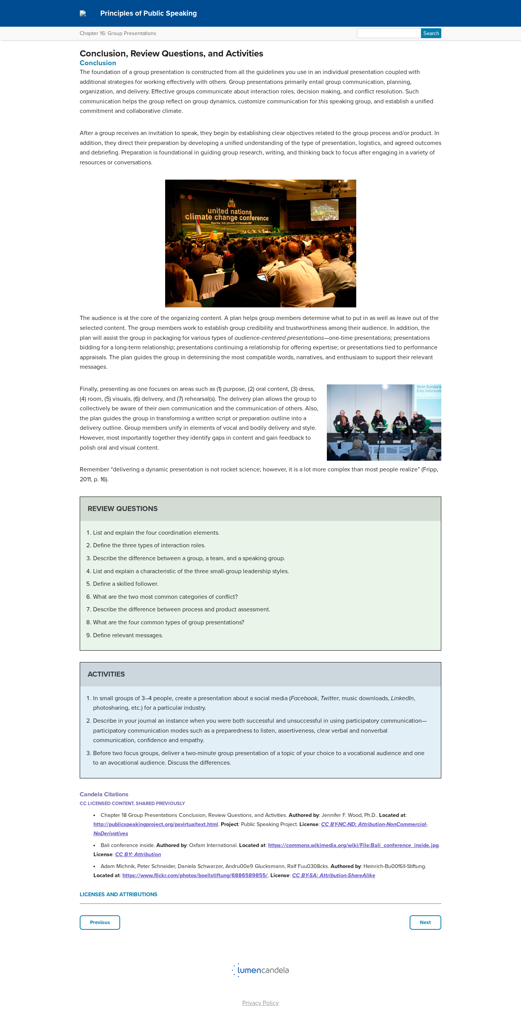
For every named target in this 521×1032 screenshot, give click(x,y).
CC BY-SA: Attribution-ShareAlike (333, 875)
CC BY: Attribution (138, 854)
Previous (100, 922)
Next (425, 922)
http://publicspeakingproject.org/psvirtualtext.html (155, 824)
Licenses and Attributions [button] (119, 894)
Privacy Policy (260, 1003)
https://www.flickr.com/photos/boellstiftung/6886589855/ (195, 875)
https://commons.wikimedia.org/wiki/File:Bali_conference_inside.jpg (353, 845)
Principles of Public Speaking (148, 13)
